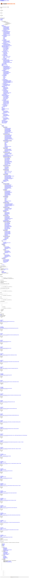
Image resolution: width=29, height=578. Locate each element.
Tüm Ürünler (4, 34)
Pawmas (1, 347)
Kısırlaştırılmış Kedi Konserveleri (7, 67)
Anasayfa (4, 555)
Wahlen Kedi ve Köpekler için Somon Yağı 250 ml (6, 470)
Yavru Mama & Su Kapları (6, 85)
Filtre (1, 314)
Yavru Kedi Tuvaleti (7, 217)
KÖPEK (3, 25)
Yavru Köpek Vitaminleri (6, 41)
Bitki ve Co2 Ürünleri (4, 122)
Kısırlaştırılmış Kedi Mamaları (6, 72)
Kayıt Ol (4, 269)
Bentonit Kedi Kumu (5, 88)
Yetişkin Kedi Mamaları (7, 190)
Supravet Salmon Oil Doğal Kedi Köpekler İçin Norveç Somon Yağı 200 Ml (9, 428)
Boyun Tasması (5, 52)
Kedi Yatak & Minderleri (5, 94)
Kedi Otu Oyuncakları (6, 103)
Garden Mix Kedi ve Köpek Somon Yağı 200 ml (6, 388)
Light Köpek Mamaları (7, 129)
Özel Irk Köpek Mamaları (6, 29)
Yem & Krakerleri (5, 114)
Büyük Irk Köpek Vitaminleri (8, 150)
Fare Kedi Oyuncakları (7, 232)
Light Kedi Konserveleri (8, 187)
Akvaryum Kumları (5, 261)
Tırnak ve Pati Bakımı (6, 97)
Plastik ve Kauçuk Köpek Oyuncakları (8, 60)
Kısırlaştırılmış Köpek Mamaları (8, 132)
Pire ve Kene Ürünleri (7, 228)
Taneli (4, 37)
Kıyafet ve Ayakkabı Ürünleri (6, 56)
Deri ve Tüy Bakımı (5, 50)
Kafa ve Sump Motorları (5, 121)
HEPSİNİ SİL (2, 282)
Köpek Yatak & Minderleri (5, 46)
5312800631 (9, 561)
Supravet (1, 394)
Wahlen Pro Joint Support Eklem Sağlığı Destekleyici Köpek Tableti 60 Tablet (9, 361)
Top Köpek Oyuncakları (6, 59)
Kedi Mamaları (3, 70)
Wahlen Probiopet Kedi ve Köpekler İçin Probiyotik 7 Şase (7, 321)
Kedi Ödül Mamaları (5, 196)
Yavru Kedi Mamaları (5, 71)
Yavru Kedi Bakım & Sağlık (8, 226)
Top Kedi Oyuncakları (6, 101)
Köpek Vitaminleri (5, 147)
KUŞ (2, 107)
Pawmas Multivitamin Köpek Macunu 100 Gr (5, 348)
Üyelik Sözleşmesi (5, 552)
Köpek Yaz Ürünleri (4, 63)
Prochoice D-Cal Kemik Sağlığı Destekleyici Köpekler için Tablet (8, 500)
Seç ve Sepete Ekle (2, 316)
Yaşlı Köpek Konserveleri (6, 33)
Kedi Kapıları (3, 106)
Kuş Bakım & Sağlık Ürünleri (6, 242)
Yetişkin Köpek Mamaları (6, 26)
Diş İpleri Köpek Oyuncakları (8, 178)
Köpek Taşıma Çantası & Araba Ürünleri (7, 45)
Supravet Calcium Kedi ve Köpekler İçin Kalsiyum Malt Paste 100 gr (8, 408)
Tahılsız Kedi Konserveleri (6, 68)
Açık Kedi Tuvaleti (5, 91)
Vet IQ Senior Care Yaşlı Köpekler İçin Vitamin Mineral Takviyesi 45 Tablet (9, 529)
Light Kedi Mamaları (5, 73)
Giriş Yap (2, 269)
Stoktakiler (2, 309)
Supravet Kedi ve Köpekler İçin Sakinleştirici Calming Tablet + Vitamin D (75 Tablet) (10, 448)
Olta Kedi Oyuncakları (6, 100)
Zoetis (1, 455)
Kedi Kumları (3, 86)
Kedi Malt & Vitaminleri (6, 202)
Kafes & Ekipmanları (5, 111)
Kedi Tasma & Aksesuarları (5, 104)
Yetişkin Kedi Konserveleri (6, 66)
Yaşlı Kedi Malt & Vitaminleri (6, 82)
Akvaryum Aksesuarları (6, 259)
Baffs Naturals (2, 327)
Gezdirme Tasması (5, 53)
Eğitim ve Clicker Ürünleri (6, 57)
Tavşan (4, 253)
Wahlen (1, 320)
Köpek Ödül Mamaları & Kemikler (6, 35)
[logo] (7, 6)
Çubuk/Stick (4, 36)
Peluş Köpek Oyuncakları (8, 176)
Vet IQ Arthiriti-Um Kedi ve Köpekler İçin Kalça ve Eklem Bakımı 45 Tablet (9, 381)
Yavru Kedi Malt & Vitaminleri (7, 81)
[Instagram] (3, 543)
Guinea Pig (3, 113)
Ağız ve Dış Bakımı (5, 47)
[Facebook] (3, 544)
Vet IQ (1, 521)
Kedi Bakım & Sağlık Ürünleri (5, 95)
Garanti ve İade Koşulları (6, 553)
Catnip (4, 78)
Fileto (5, 143)
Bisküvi (4, 38)
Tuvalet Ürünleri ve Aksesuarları (7, 92)
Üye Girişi (3, 264)
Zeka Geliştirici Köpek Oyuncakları (7, 62)
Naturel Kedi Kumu (5, 87)
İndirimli (2, 310)
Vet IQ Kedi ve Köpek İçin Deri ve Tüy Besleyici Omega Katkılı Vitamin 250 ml (10, 522)
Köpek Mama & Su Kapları (5, 43)
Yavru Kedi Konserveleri (8, 185)
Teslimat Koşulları (5, 551)
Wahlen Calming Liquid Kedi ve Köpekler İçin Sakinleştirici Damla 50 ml (9, 368)
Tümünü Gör (6, 139)
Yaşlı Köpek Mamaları (7, 131)
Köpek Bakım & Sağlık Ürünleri (7, 156)
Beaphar (1, 514)
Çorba (5, 145)
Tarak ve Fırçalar (5, 49)
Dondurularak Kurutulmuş (8, 146)
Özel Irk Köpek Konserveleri (8, 138)
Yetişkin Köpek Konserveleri (6, 31)
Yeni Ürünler (4, 556)
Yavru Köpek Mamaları (6, 27)
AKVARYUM (3, 120)
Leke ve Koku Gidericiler (8, 163)
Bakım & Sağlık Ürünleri (6, 112)
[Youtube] (3, 545)
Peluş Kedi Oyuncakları (6, 102)
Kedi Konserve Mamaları (5, 65)
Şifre (0, 267)
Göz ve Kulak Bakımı (6, 48)
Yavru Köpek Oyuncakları (6, 61)
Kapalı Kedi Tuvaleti (5, 90)
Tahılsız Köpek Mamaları (6, 28)
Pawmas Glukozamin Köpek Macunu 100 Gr (5, 341)
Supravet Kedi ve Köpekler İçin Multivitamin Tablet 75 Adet (7, 401)
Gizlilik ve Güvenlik (5, 554)
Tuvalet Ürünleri (5, 55)
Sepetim (4, 558)
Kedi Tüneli (6, 234)
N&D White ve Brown (4, 64)
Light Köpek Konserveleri (6, 32)
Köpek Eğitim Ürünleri (6, 169)
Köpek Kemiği (6, 141)
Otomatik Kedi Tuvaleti (6, 93)
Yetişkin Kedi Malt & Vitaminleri (7, 80)
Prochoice (1, 484)
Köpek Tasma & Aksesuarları (5, 51)
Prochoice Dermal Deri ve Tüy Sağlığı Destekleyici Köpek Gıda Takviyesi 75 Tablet (10, 485)
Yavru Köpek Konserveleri (8, 135)
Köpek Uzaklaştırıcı (7, 162)
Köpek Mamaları (5, 548)
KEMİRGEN (3, 109)
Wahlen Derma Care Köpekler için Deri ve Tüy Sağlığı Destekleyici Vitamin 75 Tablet (10, 463)
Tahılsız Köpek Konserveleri (8, 137)
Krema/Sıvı (4, 77)
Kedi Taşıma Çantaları (6, 210)
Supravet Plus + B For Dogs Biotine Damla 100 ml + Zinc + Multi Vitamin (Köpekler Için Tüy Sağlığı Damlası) (13, 435)
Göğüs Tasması (5, 105)
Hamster (4, 245)
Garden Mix (1, 374)
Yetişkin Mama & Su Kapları (6, 44)
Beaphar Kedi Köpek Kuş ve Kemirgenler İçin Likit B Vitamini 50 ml (8, 507)
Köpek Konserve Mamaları (5, 30)
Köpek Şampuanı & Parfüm (8, 161)
